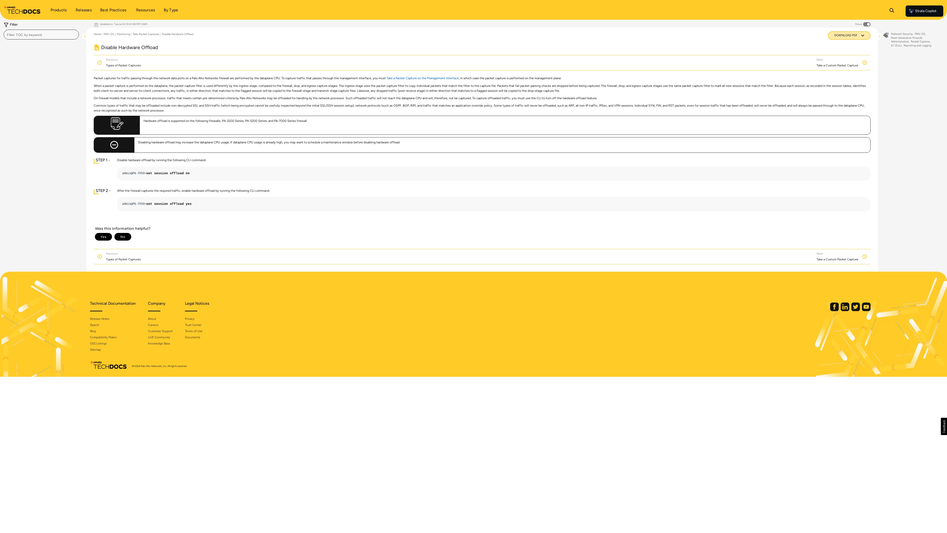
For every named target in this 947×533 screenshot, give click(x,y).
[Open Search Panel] (891, 11)
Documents (192, 337)
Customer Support (160, 331)
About (152, 319)
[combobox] (41, 34)
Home (97, 34)
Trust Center (193, 325)
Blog (93, 331)
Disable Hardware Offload (177, 34)
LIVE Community (159, 337)
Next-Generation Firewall (906, 37)
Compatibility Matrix (103, 337)
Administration (900, 41)
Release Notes (99, 319)
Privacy (189, 319)
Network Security (902, 34)
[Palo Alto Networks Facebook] (834, 310)
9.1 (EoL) (896, 45)
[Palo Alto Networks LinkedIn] (845, 310)
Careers (153, 325)
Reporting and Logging (917, 45)
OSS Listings (98, 343)
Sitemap (95, 349)
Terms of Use (193, 331)
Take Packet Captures (146, 34)
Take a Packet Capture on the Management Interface (422, 78)
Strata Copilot (925, 11)
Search (94, 325)
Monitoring (123, 34)
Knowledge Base (159, 343)
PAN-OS (109, 34)
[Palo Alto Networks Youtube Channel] (866, 310)
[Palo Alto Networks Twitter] (856, 310)
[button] (944, 426)
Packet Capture (920, 41)
